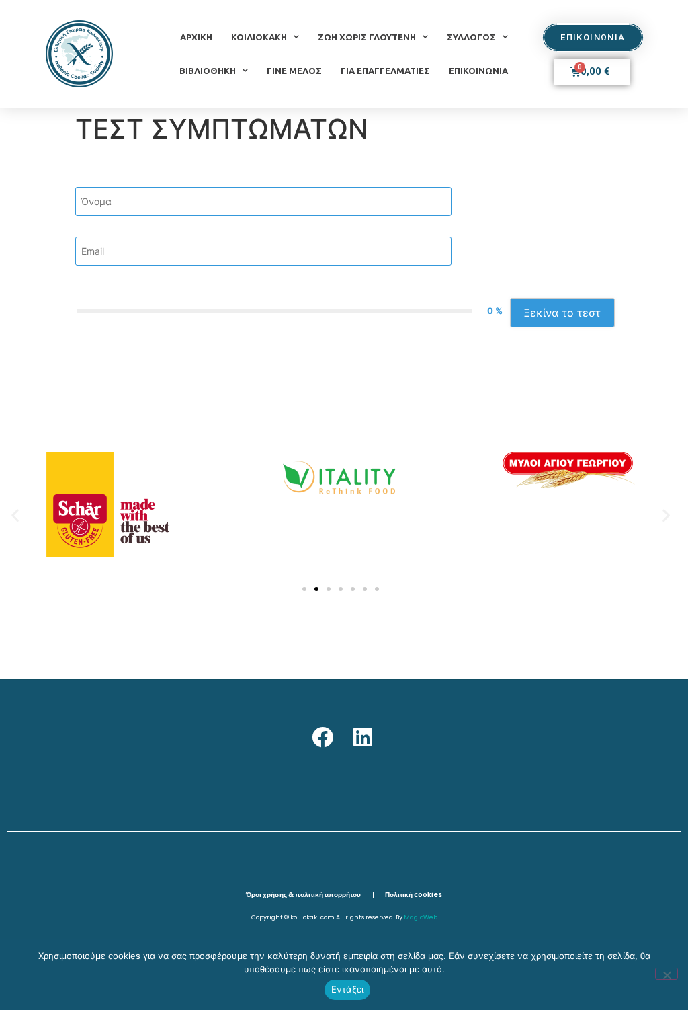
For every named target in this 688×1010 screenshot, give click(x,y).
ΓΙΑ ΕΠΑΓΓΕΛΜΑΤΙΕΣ (385, 70)
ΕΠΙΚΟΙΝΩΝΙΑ (478, 70)
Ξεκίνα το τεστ (562, 312)
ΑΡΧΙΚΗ (196, 37)
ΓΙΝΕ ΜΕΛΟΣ (294, 70)
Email (89, 228)
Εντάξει (347, 989)
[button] (15, 515)
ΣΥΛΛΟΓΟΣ (471, 37)
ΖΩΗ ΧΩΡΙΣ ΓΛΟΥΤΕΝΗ (367, 37)
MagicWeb (420, 917)
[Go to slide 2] (316, 589)
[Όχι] (666, 974)
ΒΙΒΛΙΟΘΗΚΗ (207, 70)
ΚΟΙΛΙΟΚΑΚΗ (259, 37)
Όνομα (93, 178)
